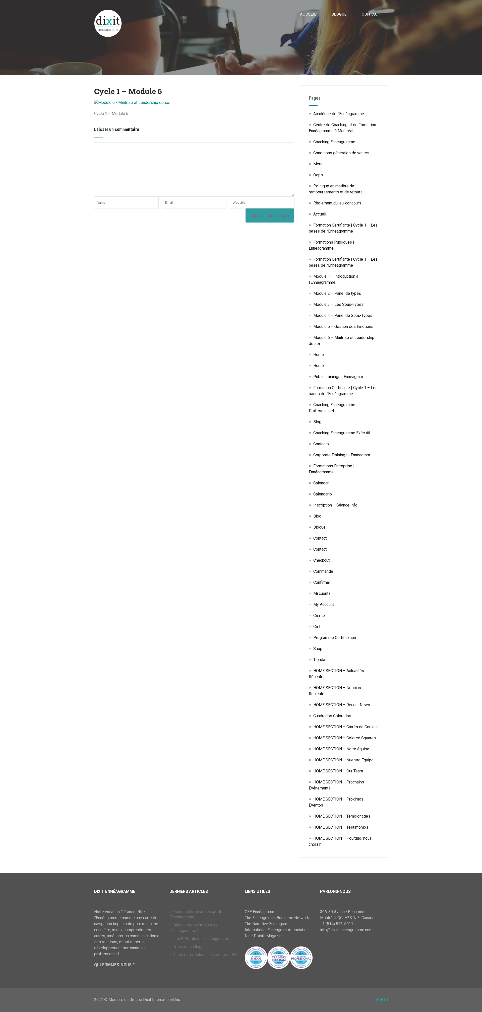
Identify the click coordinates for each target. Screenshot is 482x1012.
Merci (318, 164)
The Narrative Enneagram (266, 923)
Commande (323, 571)
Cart (316, 626)
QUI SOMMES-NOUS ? (114, 965)
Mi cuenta (321, 593)
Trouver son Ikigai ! (190, 946)
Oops (318, 175)
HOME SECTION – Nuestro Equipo (343, 760)
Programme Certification (334, 637)
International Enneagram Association (277, 929)
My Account (323, 604)
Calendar (321, 483)
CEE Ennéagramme (261, 911)
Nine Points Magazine (264, 935)
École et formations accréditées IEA (204, 954)
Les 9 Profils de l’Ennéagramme (201, 938)
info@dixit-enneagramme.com (346, 929)
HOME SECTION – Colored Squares (344, 738)
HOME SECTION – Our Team (338, 771)
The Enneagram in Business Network (277, 917)
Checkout (321, 560)
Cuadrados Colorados (332, 715)
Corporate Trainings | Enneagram (341, 455)
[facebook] (377, 999)
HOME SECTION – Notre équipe (341, 749)
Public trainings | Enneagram (338, 376)
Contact (371, 14)
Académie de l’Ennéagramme (338, 113)
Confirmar (321, 582)
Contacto (321, 444)
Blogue (339, 14)
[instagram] (386, 999)
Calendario (322, 494)
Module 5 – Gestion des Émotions (343, 326)
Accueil (308, 14)
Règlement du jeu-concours (337, 203)
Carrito (319, 615)
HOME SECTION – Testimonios (340, 827)
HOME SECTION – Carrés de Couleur (345, 727)
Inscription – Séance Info (335, 505)
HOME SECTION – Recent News (341, 704)
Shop (317, 648)
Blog (317, 421)
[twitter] (381, 999)
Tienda (319, 659)
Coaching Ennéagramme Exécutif (342, 432)
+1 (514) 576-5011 (336, 923)
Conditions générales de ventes (341, 153)
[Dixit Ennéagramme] (108, 5)
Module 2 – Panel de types (337, 293)
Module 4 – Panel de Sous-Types (342, 315)
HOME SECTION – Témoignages (341, 816)
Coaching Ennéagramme (334, 141)
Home (318, 354)
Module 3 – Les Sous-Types (338, 304)
